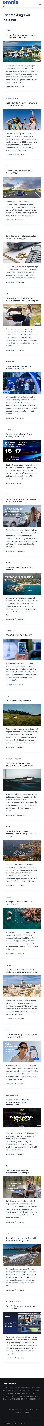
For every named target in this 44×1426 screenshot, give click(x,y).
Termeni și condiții (22, 1412)
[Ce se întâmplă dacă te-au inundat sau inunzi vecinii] (22, 1323)
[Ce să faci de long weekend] (22, 715)
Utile (7, 166)
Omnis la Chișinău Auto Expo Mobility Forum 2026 (19, 435)
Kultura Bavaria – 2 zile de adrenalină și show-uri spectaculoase (17, 1102)
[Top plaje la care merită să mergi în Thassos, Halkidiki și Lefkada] (22, 1255)
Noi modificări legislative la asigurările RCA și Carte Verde (19, 764)
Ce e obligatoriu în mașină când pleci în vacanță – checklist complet (22, 299)
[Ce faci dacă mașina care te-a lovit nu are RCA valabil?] (22, 516)
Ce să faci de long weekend (18, 700)
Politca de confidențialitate (26, 1410)
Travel (8, 30)
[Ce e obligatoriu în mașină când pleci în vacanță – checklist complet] (22, 315)
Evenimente (10, 98)
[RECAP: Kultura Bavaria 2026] (22, 649)
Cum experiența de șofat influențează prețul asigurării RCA (21, 1171)
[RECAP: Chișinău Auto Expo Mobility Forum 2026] (22, 383)
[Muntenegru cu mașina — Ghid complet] (22, 584)
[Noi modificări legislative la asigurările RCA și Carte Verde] (22, 780)
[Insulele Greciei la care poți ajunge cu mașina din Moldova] (22, 51)
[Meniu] (40, 4)
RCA (7, 495)
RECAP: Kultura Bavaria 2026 (19, 635)
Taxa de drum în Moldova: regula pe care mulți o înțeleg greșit (22, 237)
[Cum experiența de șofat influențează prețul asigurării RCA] (22, 1187)
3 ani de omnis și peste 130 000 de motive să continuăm (21, 1036)
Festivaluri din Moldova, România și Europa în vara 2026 (21, 104)
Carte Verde (10, 759)
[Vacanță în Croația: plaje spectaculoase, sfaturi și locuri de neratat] (22, 850)
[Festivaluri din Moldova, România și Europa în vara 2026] (22, 119)
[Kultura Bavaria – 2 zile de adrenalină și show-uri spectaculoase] (22, 1119)
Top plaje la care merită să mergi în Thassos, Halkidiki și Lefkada (21, 1239)
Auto (7, 1095)
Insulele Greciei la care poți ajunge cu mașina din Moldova (21, 36)
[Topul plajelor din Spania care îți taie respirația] (22, 918)
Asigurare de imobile (13, 1302)
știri (19, 759)
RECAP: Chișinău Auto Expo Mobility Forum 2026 (18, 367)
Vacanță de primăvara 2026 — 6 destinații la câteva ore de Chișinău (21, 970)
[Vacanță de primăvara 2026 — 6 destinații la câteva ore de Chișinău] (22, 986)
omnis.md (10, 1410)
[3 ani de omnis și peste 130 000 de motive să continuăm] (22, 1051)
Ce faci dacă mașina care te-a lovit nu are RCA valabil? (21, 500)
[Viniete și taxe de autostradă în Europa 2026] (22, 187)
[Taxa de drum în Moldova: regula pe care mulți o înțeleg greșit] (22, 252)
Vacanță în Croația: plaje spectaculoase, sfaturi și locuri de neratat (21, 833)
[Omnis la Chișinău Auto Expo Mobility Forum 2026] (22, 451)
